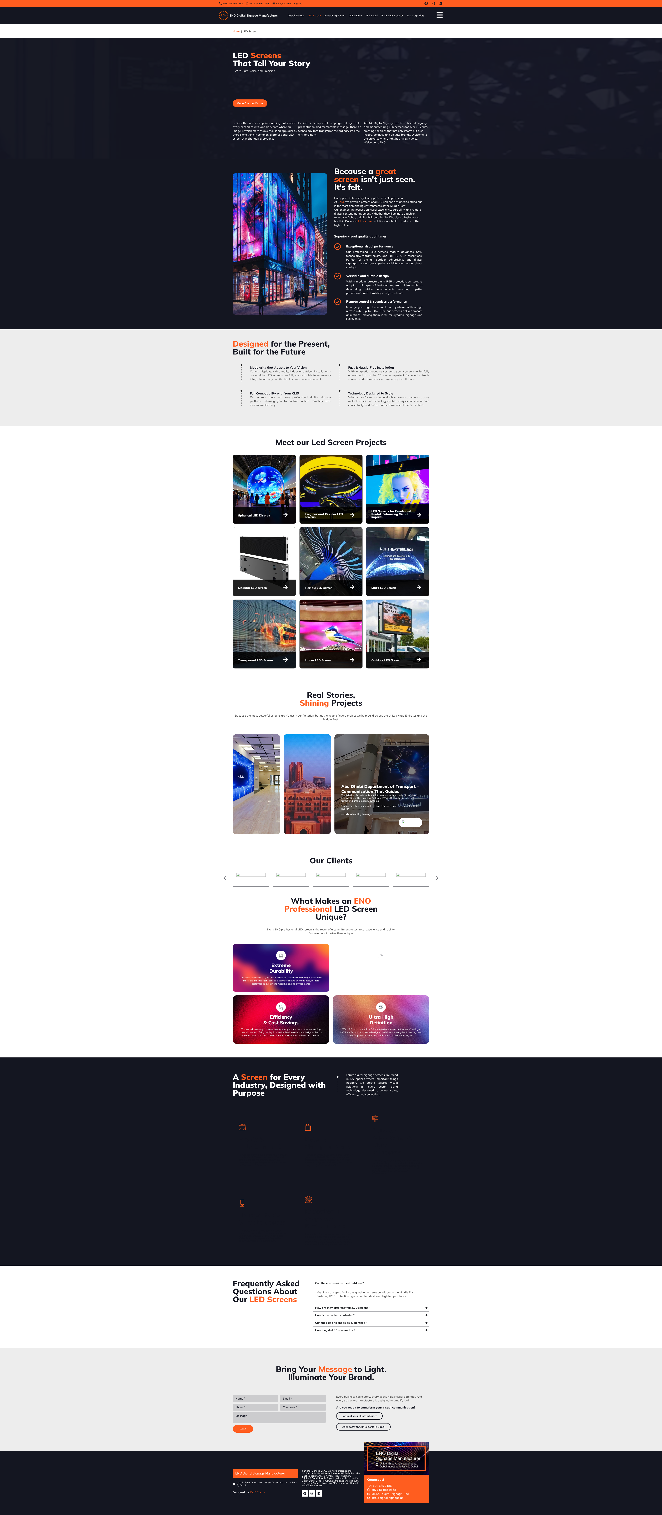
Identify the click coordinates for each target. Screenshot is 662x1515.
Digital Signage (296, 15)
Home (236, 31)
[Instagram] (433, 3)
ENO (341, 202)
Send (243, 1429)
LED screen (365, 221)
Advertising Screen (334, 15)
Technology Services (392, 15)
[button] (261, 822)
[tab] (256, 784)
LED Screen (314, 15)
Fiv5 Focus (257, 1492)
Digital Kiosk (355, 15)
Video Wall (371, 15)
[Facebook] (426, 3)
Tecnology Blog (415, 15)
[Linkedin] (440, 3)
